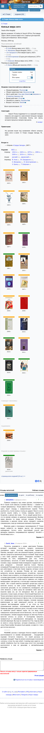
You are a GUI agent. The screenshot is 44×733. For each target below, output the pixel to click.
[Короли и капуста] (9, 416)
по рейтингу (30, 495)
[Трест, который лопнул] (24, 371)
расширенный (35, 10)
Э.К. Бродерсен (11, 52)
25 (21, 106)
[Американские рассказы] (24, 180)
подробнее (22, 81)
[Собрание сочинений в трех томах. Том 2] (24, 287)
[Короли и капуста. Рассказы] (9, 370)
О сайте (5, 692)
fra (12, 692)
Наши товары (33, 695)
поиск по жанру (22, 10)
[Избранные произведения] (24, 245)
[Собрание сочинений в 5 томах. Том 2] (9, 287)
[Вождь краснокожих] (9, 308)
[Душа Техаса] (9, 203)
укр (15, 692)
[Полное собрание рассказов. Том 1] (24, 308)
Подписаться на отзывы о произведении (29, 680)
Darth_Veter (10, 543)
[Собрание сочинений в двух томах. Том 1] (9, 349)
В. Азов (8, 48)
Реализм (23, 90)
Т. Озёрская (10, 61)
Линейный (24, 100)
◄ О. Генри (6, 14)
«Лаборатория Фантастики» (26, 707)
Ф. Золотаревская (12, 57)
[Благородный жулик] (9, 393)
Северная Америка (13, 96)
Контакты (33, 692)
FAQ (27, 692)
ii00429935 (10, 500)
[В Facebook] (38, 481)
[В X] (41, 481)
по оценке (39, 495)
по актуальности (11, 495)
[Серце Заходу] (9, 467)
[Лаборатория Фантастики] (10, 6)
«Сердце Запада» (19, 145)
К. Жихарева (10, 50)
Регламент (21, 692)
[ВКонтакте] (36, 481)
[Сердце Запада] (9, 181)
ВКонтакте (16, 695)
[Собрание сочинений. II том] (24, 350)
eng (9, 692)
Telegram (24, 695)
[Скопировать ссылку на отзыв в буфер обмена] (5, 500)
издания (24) (19, 14)
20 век (20, 98)
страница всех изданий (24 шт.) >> (13, 476)
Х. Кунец (9, 65)
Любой (22, 102)
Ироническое (27, 92)
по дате (21, 495)
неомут (40, 122)
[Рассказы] (24, 329)
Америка (36, 94)
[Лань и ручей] (9, 244)
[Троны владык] (24, 222)
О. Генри (4, 24)
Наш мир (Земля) (24, 94)
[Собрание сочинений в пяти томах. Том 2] (9, 329)
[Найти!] (40, 6)
